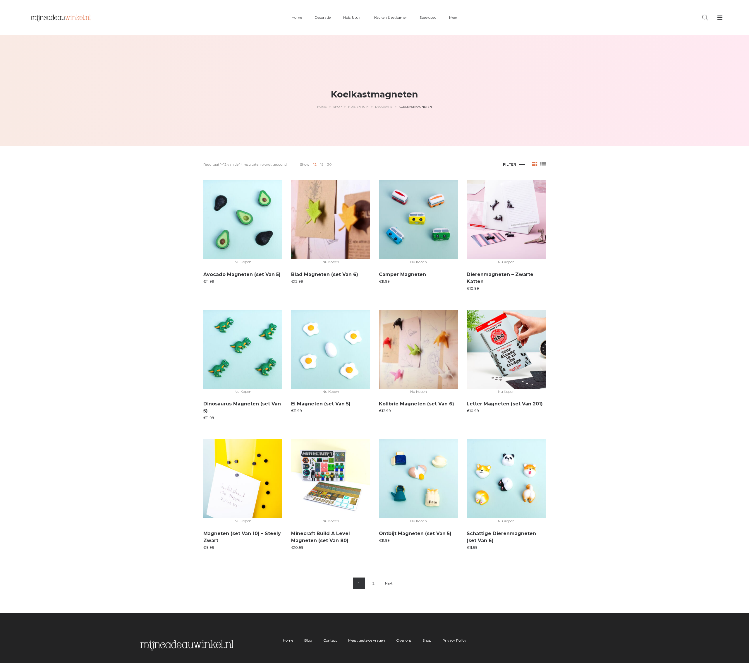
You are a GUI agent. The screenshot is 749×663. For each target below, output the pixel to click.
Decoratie (383, 107)
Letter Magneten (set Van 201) (505, 404)
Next (389, 583)
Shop (337, 107)
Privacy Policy (454, 640)
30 (329, 164)
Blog (308, 640)
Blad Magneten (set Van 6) (324, 274)
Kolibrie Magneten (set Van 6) (416, 404)
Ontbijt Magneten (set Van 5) (415, 533)
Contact (330, 640)
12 (315, 164)
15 (321, 164)
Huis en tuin (358, 107)
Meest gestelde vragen (366, 640)
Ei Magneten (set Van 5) (321, 404)
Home (322, 107)
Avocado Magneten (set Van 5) (242, 274)
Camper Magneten (402, 274)
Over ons (403, 640)
